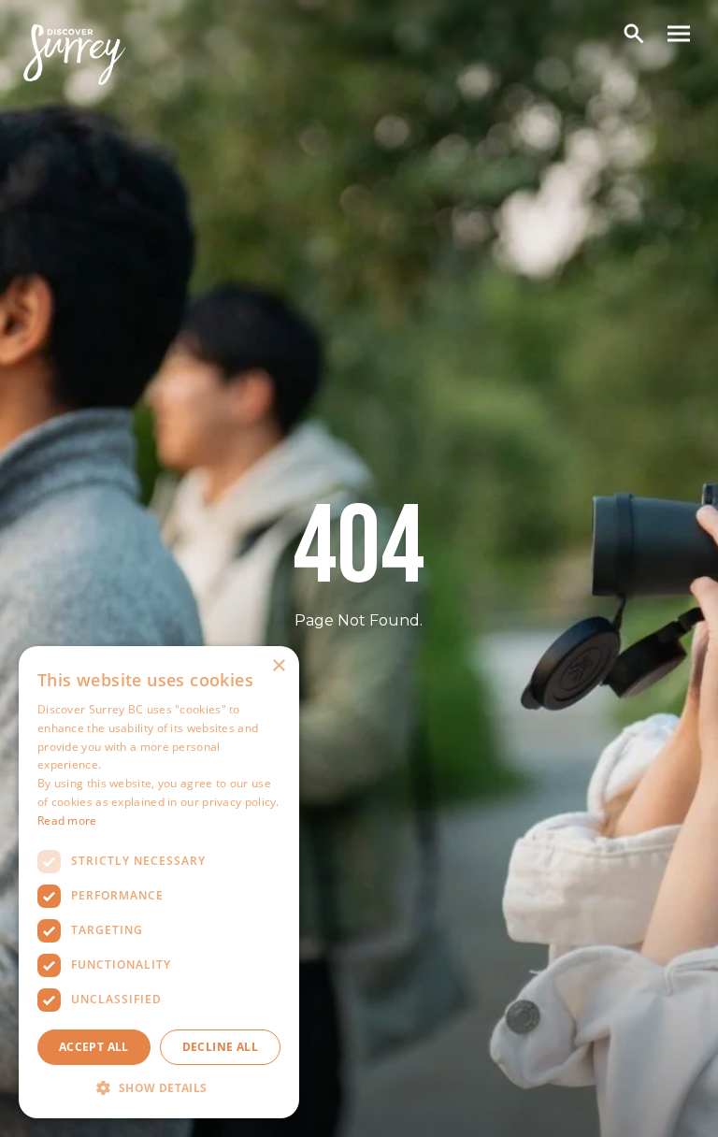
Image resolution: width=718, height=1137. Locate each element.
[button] (158, 1088)
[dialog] (159, 882)
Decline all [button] (220, 1047)
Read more (67, 820)
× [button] (278, 666)
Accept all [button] (94, 1047)
